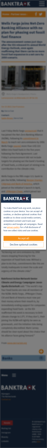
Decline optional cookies (23, 244)
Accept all (23, 238)
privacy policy (13, 227)
